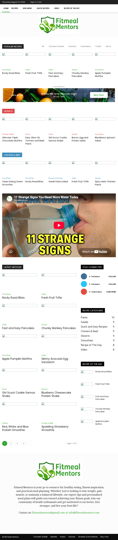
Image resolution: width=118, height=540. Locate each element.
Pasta (98, 46)
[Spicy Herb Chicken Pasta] (105, 168)
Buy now (104, 536)
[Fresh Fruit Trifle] (35, 60)
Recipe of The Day (72, 8)
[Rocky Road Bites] (12, 60)
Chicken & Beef (56, 46)
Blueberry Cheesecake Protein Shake (56, 394)
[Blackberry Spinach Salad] (105, 124)
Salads (74, 70)
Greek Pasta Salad (58, 181)
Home (6, 8)
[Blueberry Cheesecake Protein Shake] (59, 377)
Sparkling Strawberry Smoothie (55, 428)
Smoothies (6, 70)
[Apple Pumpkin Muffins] (105, 60)
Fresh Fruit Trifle (33, 73)
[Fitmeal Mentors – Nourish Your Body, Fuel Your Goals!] (59, 24)
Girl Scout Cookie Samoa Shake (58, 139)
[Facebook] (88, 2)
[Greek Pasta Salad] (59, 168)
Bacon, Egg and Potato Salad (80, 139)
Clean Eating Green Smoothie (12, 183)
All (43, 46)
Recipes (14, 8)
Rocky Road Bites (11, 73)
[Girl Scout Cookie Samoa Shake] (59, 124)
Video (56, 8)
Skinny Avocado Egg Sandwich (54, 360)
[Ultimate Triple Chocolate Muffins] (12, 124)
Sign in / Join (35, 2)
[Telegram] (93, 2)
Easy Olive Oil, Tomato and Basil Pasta (34, 140)
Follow (112, 276)
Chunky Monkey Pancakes (80, 75)
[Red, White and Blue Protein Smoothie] (19, 411)
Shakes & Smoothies (88, 536)
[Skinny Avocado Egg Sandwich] (59, 343)
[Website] (108, 2)
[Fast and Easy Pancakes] (59, 60)
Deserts (72, 46)
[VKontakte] (103, 2)
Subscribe (111, 292)
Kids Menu (27, 8)
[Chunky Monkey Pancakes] (82, 60)
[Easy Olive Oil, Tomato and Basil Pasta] (35, 124)
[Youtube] (113, 2)
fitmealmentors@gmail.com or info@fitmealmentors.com (65, 512)
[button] (112, 8)
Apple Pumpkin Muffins (103, 75)
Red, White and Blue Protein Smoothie (15, 428)
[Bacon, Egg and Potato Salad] (82, 124)
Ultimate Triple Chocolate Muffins (12, 139)
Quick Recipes (43, 8)
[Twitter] (98, 2)
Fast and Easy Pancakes (56, 75)
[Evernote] (83, 2)
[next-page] (29, 443)
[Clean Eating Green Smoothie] (12, 168)
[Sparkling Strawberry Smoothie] (59, 411)
